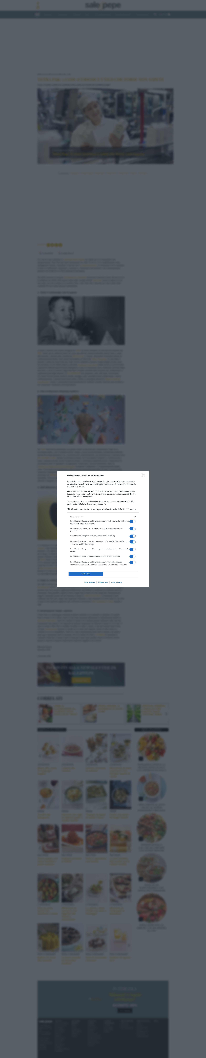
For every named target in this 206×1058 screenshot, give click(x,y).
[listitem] (103, 516)
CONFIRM (85, 574)
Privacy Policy (116, 582)
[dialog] (103, 529)
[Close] (144, 476)
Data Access (103, 582)
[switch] (132, 521)
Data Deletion (89, 582)
